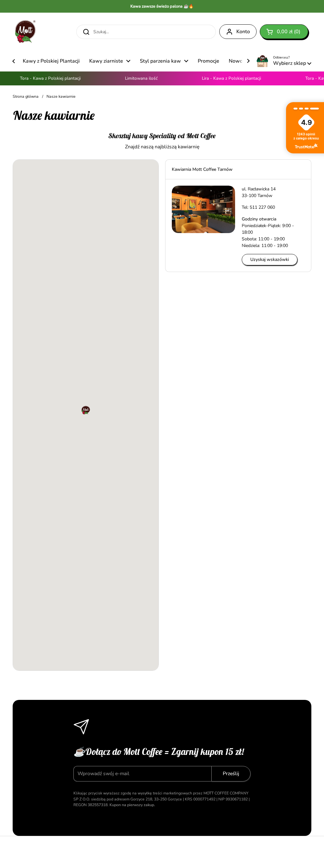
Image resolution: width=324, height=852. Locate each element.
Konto (243, 31)
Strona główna (26, 96)
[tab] (238, 169)
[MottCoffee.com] (25, 31)
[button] (284, 31)
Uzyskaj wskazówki (269, 259)
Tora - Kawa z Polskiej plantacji (45, 78)
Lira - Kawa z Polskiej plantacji (226, 78)
